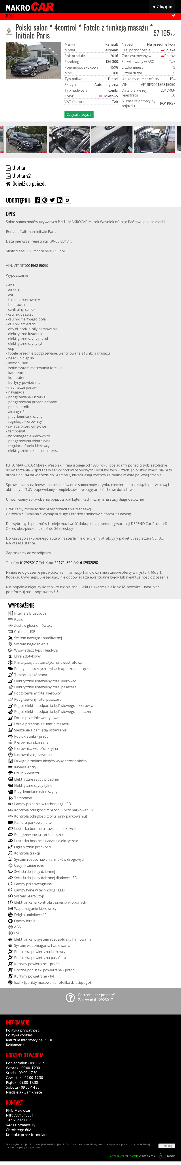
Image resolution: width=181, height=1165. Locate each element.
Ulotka (18, 167)
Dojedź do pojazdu (29, 183)
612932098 (89, 562)
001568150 (35, 265)
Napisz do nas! (132, 1155)
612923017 (29, 562)
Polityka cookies (19, 1035)
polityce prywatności (29, 1147)
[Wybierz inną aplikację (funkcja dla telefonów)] (67, 200)
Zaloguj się (164, 6)
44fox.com (170, 1155)
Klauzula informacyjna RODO (30, 1040)
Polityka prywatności (23, 1030)
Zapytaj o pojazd (79, 114)
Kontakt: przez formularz (26, 1134)
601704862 (63, 562)
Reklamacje (15, 1044)
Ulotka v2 (21, 175)
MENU (10, 16)
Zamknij (167, 1146)
